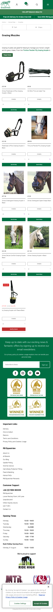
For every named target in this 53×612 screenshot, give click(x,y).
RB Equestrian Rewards (11, 478)
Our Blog (6, 459)
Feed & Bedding (8, 472)
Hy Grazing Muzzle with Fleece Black (13, 310)
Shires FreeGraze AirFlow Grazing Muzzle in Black (12, 92)
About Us (6, 453)
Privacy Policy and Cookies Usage (14, 441)
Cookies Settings (20, 603)
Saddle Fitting (8, 462)
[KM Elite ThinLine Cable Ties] (39, 72)
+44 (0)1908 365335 (12, 490)
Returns (6, 435)
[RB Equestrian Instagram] (23, 373)
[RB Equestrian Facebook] (15, 373)
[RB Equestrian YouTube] (37, 373)
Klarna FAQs (7, 475)
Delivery (6, 429)
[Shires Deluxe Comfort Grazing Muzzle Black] (14, 237)
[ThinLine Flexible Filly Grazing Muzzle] (39, 127)
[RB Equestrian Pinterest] (30, 373)
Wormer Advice (8, 466)
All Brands (6, 456)
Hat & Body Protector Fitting (12, 469)
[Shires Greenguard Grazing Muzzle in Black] (14, 182)
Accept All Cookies (40, 603)
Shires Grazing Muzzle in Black (36, 255)
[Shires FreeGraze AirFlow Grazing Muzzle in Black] (14, 72)
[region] (27, 596)
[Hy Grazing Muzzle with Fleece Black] (14, 292)
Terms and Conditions (10, 438)
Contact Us (7, 509)
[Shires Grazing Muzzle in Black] (39, 237)
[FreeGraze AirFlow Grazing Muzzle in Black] (14, 127)
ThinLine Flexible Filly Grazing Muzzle (38, 146)
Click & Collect (8, 432)
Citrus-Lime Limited (34, 609)
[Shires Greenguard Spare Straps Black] (39, 182)
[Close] (48, 586)
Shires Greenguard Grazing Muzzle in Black (13, 202)
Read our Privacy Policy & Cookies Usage (25, 596)
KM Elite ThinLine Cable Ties (36, 91)
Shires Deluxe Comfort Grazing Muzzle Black (14, 256)
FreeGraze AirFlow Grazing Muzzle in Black (13, 147)
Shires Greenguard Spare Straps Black (39, 200)
